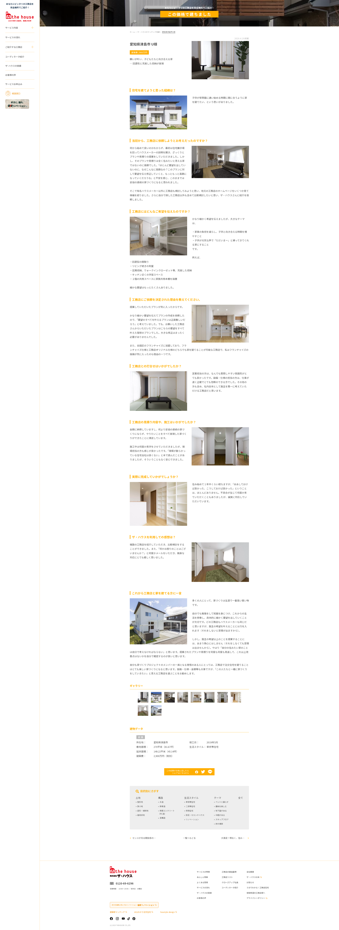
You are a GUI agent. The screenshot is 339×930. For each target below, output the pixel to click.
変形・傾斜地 (142, 810)
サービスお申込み (13, 84)
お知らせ (250, 882)
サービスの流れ (12, 37)
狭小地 (140, 806)
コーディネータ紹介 (14, 56)
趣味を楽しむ (221, 806)
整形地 (140, 802)
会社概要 (250, 872)
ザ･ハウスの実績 (13, 65)
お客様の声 (10, 74)
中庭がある (220, 815)
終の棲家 (219, 823)
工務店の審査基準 (229, 872)
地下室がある (221, 810)
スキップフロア (222, 819)
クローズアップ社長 (230, 882)
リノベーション (192, 819)
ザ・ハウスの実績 (204, 893)
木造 (161, 802)
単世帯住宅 (190, 802)
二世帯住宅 (190, 806)
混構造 (162, 817)
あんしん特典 (202, 877)
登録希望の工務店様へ (256, 893)
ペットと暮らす (222, 802)
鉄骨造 (162, 806)
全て (240, 797)
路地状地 (141, 815)
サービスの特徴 (203, 872)
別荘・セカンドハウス (195, 815)
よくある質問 (202, 882)
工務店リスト (227, 877)
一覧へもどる (189, 838)
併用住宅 (189, 810)
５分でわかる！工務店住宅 (258, 887)
